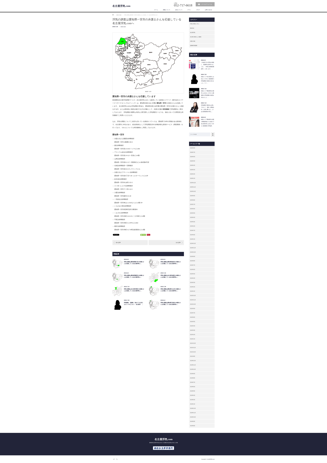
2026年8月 (192, 148)
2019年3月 (192, 399)
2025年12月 (193, 182)
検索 (212, 134)
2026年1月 (192, 178)
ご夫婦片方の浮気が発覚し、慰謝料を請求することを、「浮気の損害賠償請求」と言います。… (207, 66)
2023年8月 (192, 260)
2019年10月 (193, 369)
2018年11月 (193, 412)
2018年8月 (192, 425)
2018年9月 (192, 421)
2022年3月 (192, 330)
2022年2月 (192, 334)
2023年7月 (192, 265)
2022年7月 (192, 312)
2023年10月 (193, 252)
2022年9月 (192, 308)
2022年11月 (193, 299)
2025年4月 (192, 217)
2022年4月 (192, 326)
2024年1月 (192, 239)
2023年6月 (192, 269)
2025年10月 (193, 191)
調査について (166, 9)
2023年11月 (193, 247)
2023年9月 (192, 256)
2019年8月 (192, 378)
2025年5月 (192, 213)
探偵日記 (192, 28)
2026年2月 (192, 174)
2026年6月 (192, 156)
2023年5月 (192, 273)
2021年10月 (193, 352)
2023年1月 (192, 291)
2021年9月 (192, 356)
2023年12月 (193, 243)
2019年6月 (192, 386)
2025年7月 (192, 204)
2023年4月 (192, 278)
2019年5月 (192, 391)
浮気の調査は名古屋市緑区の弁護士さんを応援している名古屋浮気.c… (171, 276)
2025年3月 (192, 221)
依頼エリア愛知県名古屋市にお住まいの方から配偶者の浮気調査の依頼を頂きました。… (207, 94)
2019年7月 (192, 382)
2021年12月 (193, 343)
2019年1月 (192, 404)
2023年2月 (192, 286)
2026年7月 (192, 152)
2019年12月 (193, 360)
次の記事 (178, 242)
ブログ (198, 9)
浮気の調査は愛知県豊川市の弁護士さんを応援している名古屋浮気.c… (134, 262)
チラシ (189, 9)
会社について (178, 9)
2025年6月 (192, 208)
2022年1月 (192, 339)
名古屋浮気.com (121, 6)
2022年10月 (193, 304)
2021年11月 (193, 347)
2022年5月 (192, 321)
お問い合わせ (208, 9)
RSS (116, 459)
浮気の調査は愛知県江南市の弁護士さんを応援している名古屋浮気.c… (171, 303)
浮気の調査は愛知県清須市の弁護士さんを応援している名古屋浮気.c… (171, 262)
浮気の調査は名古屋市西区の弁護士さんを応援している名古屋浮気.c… (134, 289)
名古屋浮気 (192, 32)
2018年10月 (193, 417)
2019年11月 (193, 365)
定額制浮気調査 (193, 45)
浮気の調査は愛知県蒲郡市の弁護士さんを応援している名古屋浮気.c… (134, 276)
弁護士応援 (123, 26)
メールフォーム (206, 4)
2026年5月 (192, 161)
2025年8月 (192, 200)
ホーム (156, 9)
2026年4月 (192, 165)
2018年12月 (193, 408)
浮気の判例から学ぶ (194, 23)
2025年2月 (192, 226)
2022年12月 (193, 295)
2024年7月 (192, 230)
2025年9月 (192, 195)
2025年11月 (193, 187)
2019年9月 (192, 373)
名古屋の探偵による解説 (195, 36)
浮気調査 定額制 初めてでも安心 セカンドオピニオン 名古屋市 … (134, 303)
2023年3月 (192, 282)
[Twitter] (113, 459)
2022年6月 (192, 317)
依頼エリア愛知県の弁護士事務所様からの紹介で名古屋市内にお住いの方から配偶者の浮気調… (207, 123)
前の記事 (118, 242)
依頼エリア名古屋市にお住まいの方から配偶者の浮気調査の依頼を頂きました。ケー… (207, 80)
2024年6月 (192, 234)
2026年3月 (192, 169)
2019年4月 (192, 395)
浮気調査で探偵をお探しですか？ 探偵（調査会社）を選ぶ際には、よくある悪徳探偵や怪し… (207, 108)
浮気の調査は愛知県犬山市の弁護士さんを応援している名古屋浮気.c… (171, 289)
